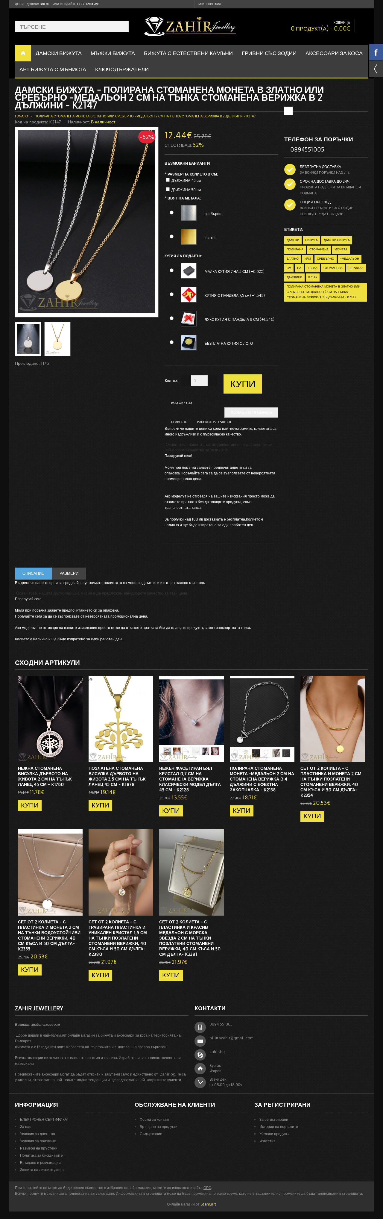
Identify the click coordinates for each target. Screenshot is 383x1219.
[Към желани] (66, 755)
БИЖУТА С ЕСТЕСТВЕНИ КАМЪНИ (188, 53)
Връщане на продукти (158, 1126)
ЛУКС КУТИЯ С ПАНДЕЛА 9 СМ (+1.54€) (239, 319)
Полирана (295, 249)
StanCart (208, 1204)
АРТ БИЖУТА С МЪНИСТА (52, 69)
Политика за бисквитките (41, 1155)
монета (341, 249)
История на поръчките (278, 1126)
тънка (312, 268)
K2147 (312, 277)
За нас (25, 1126)
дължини (294, 277)
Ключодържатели (122, 69)
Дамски (293, 240)
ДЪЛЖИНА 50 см (186, 189)
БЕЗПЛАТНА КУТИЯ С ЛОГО (229, 343)
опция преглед (315, 202)
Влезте (46, 4)
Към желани (181, 403)
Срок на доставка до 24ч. (325, 181)
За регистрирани (273, 1119)
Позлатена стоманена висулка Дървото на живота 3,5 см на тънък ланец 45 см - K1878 (117, 776)
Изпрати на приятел (214, 422)
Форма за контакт (155, 1119)
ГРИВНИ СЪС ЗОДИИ (269, 53)
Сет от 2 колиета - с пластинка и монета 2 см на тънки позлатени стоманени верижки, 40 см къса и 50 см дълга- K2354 (330, 782)
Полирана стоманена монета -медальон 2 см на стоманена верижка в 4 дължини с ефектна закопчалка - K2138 (262, 779)
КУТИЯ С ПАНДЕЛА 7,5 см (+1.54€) (235, 295)
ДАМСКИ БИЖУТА (59, 53)
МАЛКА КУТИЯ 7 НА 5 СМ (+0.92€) (235, 271)
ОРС (207, 1187)
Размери (69, 573)
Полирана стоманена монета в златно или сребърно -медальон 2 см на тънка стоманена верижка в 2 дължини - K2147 (145, 116)
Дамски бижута (337, 240)
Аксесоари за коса (334, 53)
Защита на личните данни (42, 1169)
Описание (33, 573)
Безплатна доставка (320, 166)
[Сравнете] (76, 755)
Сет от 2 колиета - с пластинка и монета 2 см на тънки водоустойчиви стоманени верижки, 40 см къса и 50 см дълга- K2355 (49, 935)
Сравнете (179, 422)
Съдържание (151, 1134)
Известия (267, 1141)
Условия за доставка (37, 1134)
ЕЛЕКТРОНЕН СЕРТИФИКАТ (44, 1119)
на (299, 268)
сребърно (213, 213)
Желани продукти (274, 1134)
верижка (356, 268)
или (308, 259)
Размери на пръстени (38, 1148)
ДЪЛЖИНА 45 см (186, 180)
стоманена (319, 249)
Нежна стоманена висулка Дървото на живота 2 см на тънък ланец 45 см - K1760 (45, 776)
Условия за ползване (38, 1141)
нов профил (87, 4)
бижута (311, 240)
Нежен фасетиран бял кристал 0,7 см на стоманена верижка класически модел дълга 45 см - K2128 (190, 779)
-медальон (349, 259)
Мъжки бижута (113, 53)
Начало (21, 116)
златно (211, 237)
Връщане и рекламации (40, 1162)
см (289, 268)
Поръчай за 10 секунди (251, 412)
